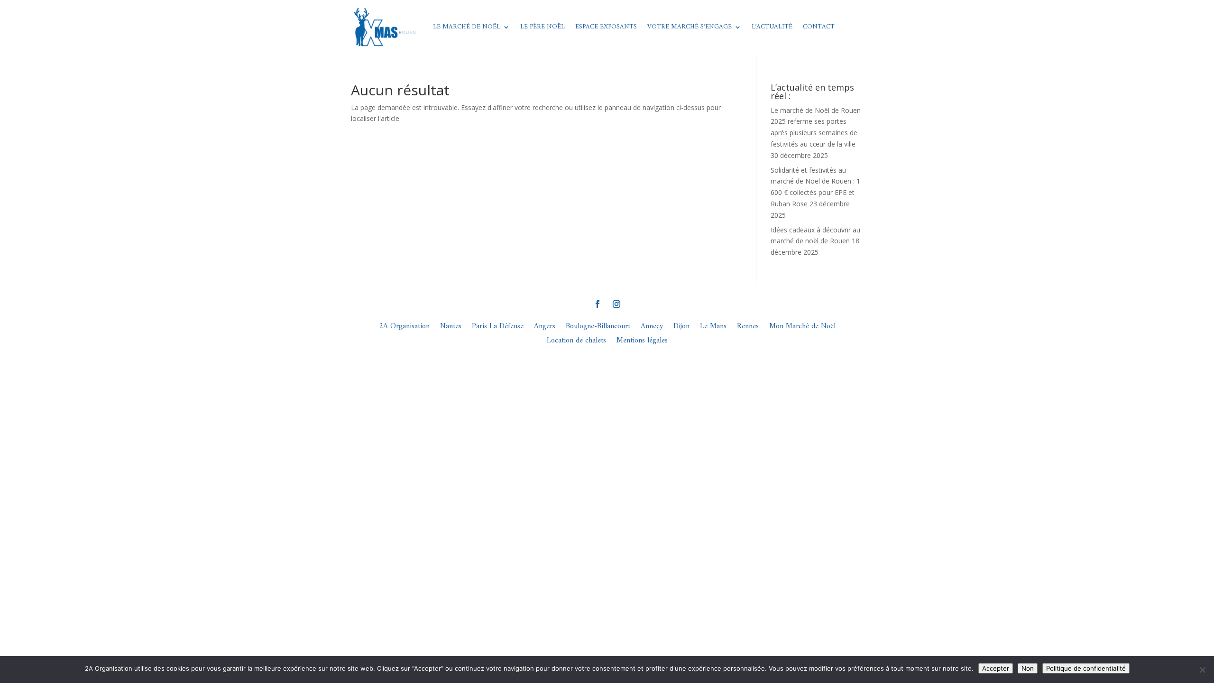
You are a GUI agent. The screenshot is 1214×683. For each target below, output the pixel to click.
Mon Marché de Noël (802, 328)
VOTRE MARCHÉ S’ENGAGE (689, 27)
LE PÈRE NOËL (542, 27)
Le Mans (713, 328)
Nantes (450, 328)
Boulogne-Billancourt (598, 328)
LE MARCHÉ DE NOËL (466, 27)
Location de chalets (576, 342)
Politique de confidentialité (1086, 668)
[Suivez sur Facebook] (597, 304)
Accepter (995, 668)
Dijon (681, 328)
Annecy (652, 328)
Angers (544, 328)
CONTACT (819, 27)
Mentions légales (642, 342)
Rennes (748, 328)
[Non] (1202, 669)
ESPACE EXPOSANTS (606, 27)
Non (1027, 668)
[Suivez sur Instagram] (616, 304)
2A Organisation (404, 328)
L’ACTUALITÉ (772, 27)
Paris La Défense (498, 328)
